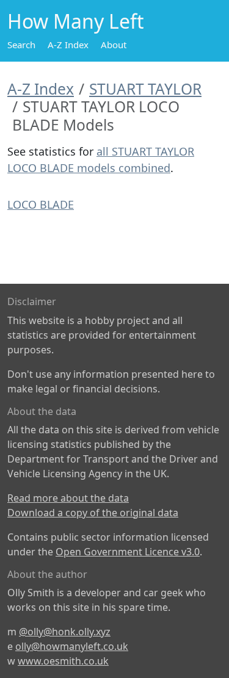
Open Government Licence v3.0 (128, 551)
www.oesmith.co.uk (63, 661)
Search (21, 44)
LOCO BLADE (40, 204)
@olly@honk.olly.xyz (65, 631)
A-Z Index (68, 44)
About (113, 44)
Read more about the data (68, 498)
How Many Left (75, 21)
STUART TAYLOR (145, 89)
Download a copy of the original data (92, 512)
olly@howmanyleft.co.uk (71, 646)
